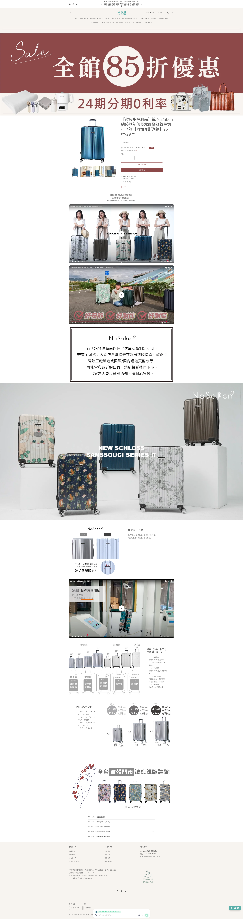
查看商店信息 (127, 182)
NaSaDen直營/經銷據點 (148, 851)
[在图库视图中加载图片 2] (86, 171)
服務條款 (107, 851)
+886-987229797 (149, 854)
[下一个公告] (142, 4)
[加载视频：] (121, 233)
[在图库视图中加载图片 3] (98, 171)
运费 (136, 150)
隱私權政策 (108, 861)
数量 (122, 154)
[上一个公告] (101, 4)
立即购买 (142, 170)
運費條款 (107, 858)
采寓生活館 (76, 914)
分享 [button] (124, 187)
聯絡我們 (72, 854)
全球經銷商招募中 (74, 861)
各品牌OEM (73, 858)
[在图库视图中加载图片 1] (75, 171)
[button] (71, 13)
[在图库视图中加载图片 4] (110, 171)
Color (122, 139)
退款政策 (107, 854)
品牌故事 (72, 851)
